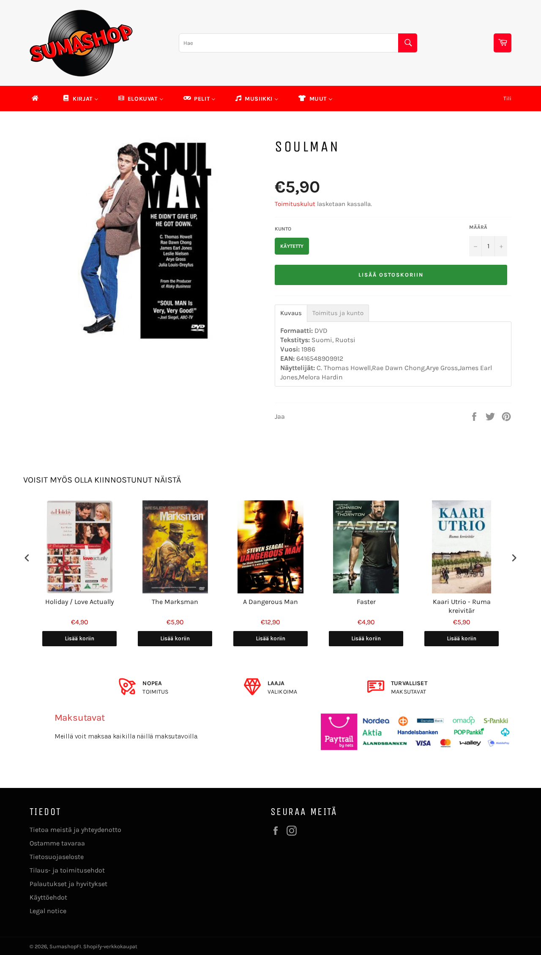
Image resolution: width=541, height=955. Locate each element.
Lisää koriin (79, 638)
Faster (366, 602)
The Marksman (175, 602)
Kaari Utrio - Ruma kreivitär (462, 606)
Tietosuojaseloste (57, 857)
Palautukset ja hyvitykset (68, 884)
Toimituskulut (295, 204)
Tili (507, 98)
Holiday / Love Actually (79, 602)
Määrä (478, 227)
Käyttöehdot (48, 897)
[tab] (291, 313)
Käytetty (291, 246)
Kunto (283, 229)
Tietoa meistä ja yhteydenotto (75, 830)
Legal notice (48, 911)
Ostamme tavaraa (57, 843)
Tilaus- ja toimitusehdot (67, 870)
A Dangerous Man (270, 602)
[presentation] (27, 557)
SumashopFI (65, 946)
